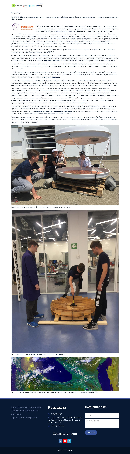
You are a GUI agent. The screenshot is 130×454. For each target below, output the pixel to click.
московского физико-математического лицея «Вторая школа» (48, 114)
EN (117, 5)
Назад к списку (15, 13)
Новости (68, 5)
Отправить (91, 432)
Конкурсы (88, 5)
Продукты (47, 5)
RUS (112, 5)
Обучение (58, 5)
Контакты (78, 5)
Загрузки (99, 5)
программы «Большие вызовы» (61, 31)
